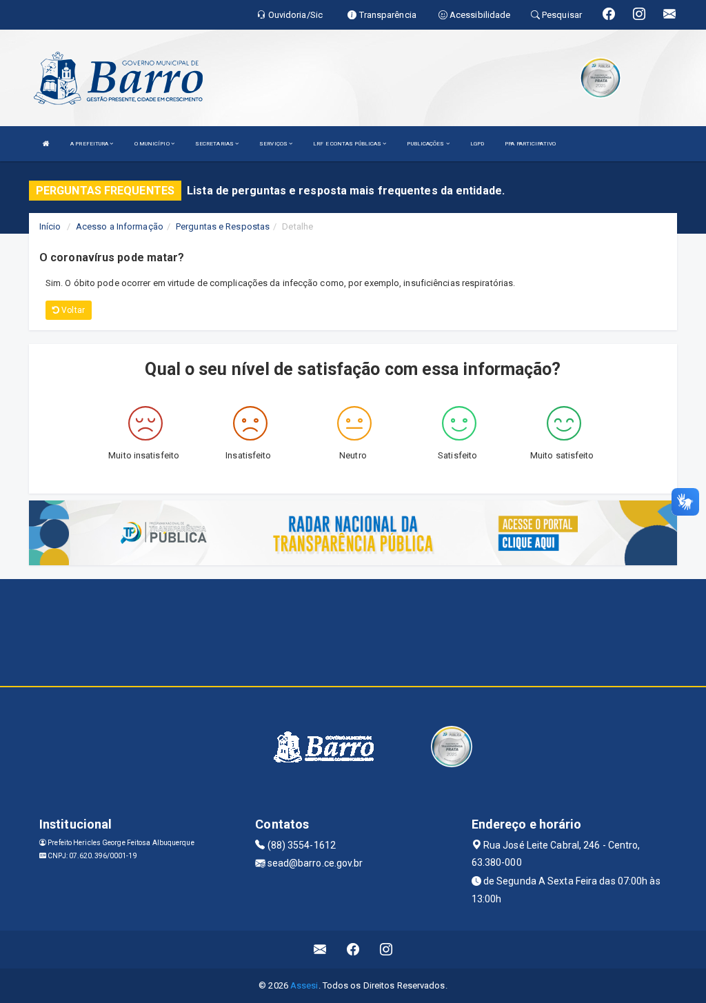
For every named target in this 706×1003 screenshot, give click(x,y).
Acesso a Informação (119, 226)
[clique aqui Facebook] (353, 950)
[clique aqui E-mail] (320, 950)
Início (50, 226)
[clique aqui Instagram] (386, 950)
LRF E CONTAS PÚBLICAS (348, 144)
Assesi (304, 985)
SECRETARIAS (215, 144)
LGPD (477, 144)
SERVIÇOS (274, 144)
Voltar (72, 310)
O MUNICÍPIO (152, 144)
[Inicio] (46, 143)
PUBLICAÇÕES (426, 144)
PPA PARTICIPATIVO (530, 144)
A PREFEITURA (90, 144)
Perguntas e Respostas (223, 226)
